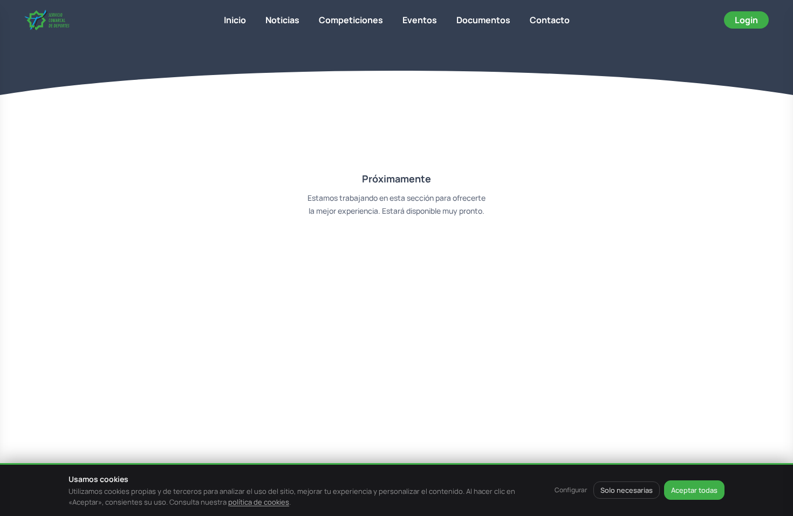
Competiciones (351, 20)
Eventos (419, 20)
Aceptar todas (694, 490)
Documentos (483, 20)
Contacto (550, 20)
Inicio (235, 20)
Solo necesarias (626, 490)
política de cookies (258, 502)
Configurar (571, 489)
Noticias (282, 20)
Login (746, 20)
